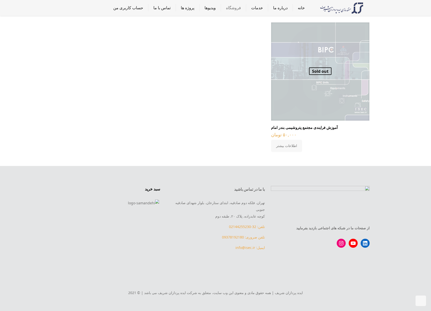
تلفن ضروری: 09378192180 (243, 237)
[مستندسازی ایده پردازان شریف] (341, 7)
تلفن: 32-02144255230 (247, 226)
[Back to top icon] (215, 281)
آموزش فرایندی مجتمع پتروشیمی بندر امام (304, 127)
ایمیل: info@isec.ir (250, 247)
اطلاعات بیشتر (286, 145)
